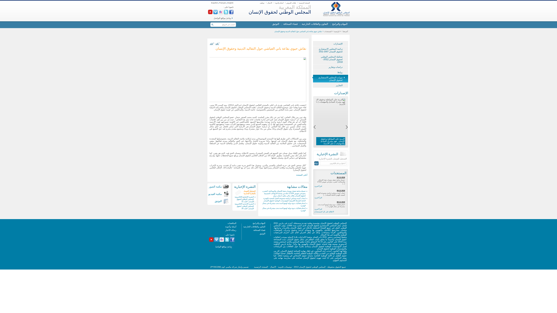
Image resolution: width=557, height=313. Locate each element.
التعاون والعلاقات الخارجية (315, 24)
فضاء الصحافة (290, 24)
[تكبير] (212, 44)
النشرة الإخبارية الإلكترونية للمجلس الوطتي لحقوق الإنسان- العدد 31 (244, 199)
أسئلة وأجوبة (279, 3)
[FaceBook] (231, 13)
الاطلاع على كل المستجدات (324, 212)
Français (222, 3)
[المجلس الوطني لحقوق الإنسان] (336, 15)
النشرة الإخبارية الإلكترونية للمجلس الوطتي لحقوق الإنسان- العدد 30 (244, 206)
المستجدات (328, 31)
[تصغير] (217, 44)
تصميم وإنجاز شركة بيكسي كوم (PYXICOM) (229, 267)
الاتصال (269, 3)
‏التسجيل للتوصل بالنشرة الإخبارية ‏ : (332, 159)
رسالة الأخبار (230, 230)
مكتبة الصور (215, 186)
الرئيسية (336, 31)
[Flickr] (220, 13)
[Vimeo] (215, 13)
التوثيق (275, 24)
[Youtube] (210, 13)
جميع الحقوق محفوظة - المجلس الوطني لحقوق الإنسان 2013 (320, 267)
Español (214, 3)
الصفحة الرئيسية (304, 3)
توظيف (262, 3)
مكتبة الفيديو (215, 194)
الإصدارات (341, 93)
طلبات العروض (291, 3)
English (230, 3)
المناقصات (232, 223)
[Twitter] (226, 13)
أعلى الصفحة (301, 175)
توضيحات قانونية (285, 267)
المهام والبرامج (340, 24)
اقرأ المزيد (318, 186)
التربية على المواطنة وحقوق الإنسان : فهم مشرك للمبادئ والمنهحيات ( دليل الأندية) (333, 141)
